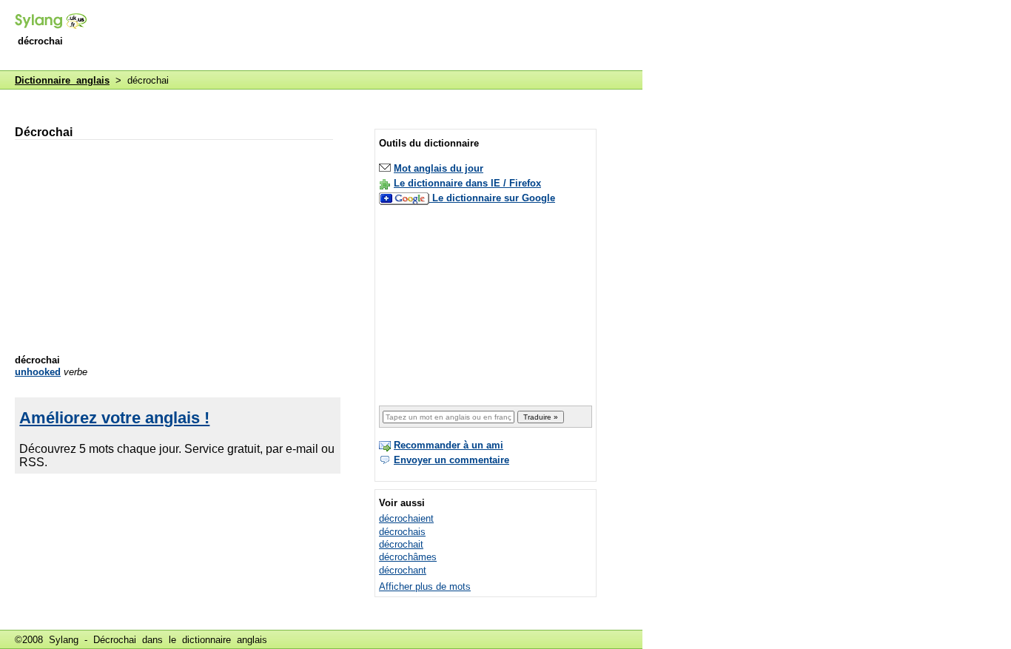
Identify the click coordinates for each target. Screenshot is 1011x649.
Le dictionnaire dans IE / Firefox (467, 183)
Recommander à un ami (448, 445)
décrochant (402, 570)
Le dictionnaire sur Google (493, 198)
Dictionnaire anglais (62, 80)
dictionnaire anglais (224, 639)
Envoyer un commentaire (451, 459)
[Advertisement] (373, 36)
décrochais (402, 531)
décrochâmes (408, 556)
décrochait (401, 544)
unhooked (38, 371)
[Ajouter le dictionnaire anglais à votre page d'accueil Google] (405, 198)
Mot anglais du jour (438, 168)
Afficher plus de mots (425, 586)
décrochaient (406, 518)
